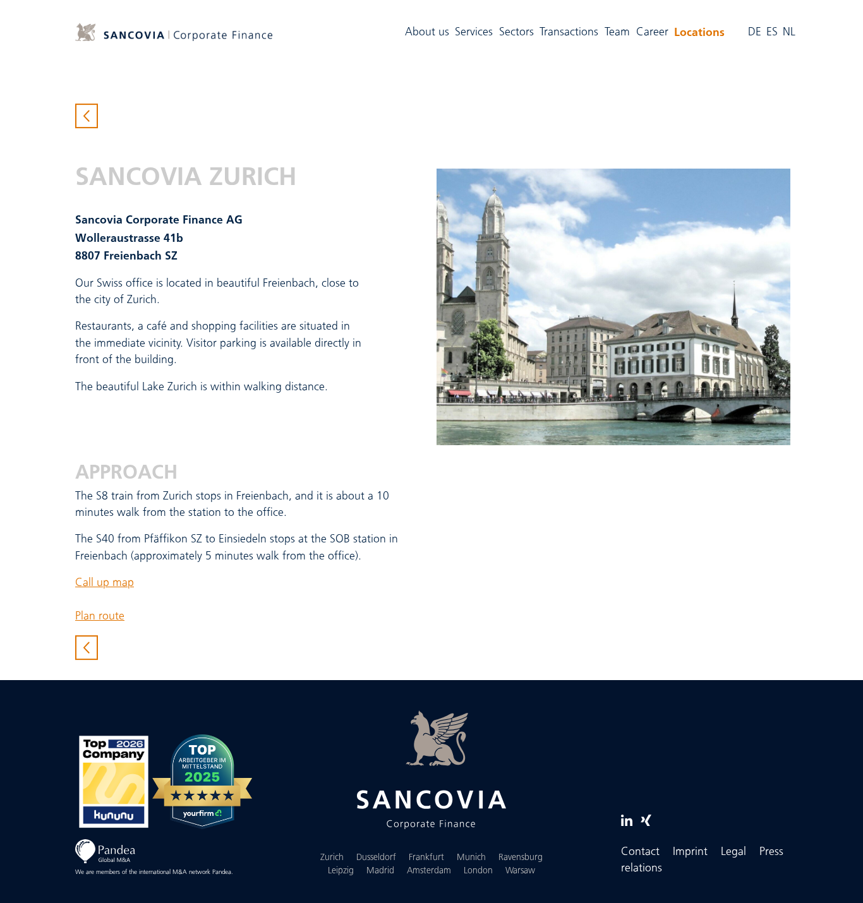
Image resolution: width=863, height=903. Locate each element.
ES (772, 32)
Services (474, 32)
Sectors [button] (516, 32)
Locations (701, 32)
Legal (733, 852)
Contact (640, 852)
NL (789, 32)
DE (754, 32)
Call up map (104, 583)
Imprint (690, 852)
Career (652, 32)
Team (617, 32)
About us (427, 32)
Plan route (99, 616)
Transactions (569, 32)
